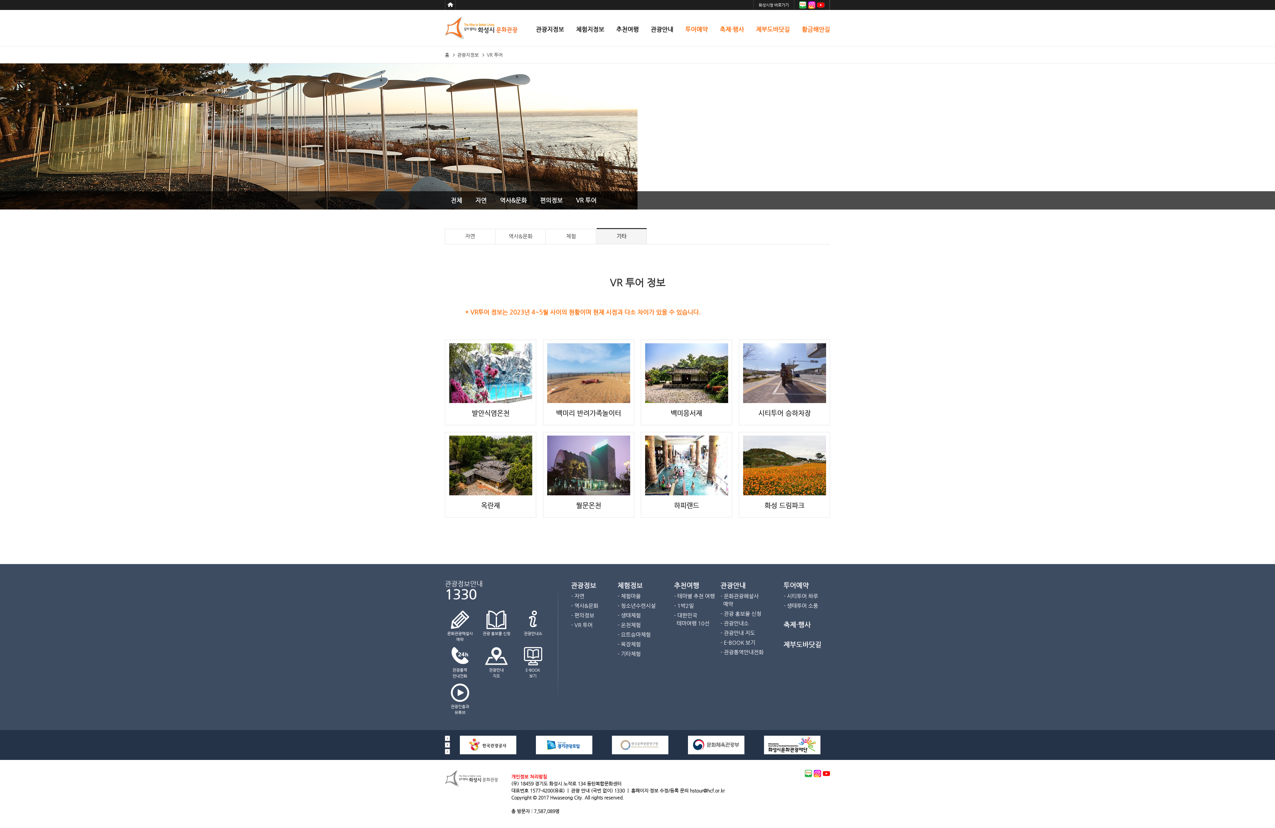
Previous (447, 738)
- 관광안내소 (735, 623)
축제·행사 (732, 29)
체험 (571, 236)
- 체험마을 (629, 596)
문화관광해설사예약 (460, 636)
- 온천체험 (629, 625)
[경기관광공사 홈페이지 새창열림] (564, 752)
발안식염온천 (491, 413)
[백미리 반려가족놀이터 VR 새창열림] (588, 401)
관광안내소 (533, 633)
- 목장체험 (629, 644)
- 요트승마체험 (634, 634)
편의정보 (551, 200)
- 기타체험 (629, 654)
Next (447, 751)
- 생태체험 (629, 615)
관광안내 (662, 29)
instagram (817, 773)
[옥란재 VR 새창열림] (490, 493)
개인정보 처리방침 (529, 776)
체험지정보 (590, 29)
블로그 (803, 5)
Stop (447, 745)
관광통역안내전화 (460, 673)
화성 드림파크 (785, 505)
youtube (826, 773)
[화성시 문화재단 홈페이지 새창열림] (792, 752)
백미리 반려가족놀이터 (588, 413)
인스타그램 (811, 5)
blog (808, 773)
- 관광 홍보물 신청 (741, 614)
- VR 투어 (582, 625)
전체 (456, 200)
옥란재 (490, 505)
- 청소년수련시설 (637, 606)
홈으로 (450, 5)
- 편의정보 (582, 615)
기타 (622, 236)
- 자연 (577, 596)
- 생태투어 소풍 (801, 606)
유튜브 (820, 5)
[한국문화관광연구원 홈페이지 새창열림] (640, 752)
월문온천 (588, 505)
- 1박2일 (684, 606)
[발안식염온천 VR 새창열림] (490, 401)
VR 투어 (586, 200)
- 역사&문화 (584, 606)
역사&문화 (513, 200)
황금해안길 (816, 29)
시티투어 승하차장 (784, 413)
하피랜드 (686, 505)
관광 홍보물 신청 (496, 633)
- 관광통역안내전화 (742, 652)
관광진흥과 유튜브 (460, 709)
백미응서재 (686, 413)
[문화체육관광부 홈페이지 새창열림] (716, 752)
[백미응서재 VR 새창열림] (686, 401)
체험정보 (630, 585)
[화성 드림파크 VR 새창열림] (784, 493)
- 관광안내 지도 (738, 633)
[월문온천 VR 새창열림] (588, 493)
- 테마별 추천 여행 (694, 596)
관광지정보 (550, 29)
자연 (481, 200)
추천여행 (627, 29)
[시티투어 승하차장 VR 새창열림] (784, 401)
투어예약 (696, 29)
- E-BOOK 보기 (738, 642)
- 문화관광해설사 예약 (740, 600)
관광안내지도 (496, 673)
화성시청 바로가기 (774, 5)
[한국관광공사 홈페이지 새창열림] (488, 752)
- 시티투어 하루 (801, 596)
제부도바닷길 (773, 29)
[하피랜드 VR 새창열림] (686, 493)
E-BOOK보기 (533, 673)
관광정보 (583, 585)
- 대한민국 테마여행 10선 (692, 619)
